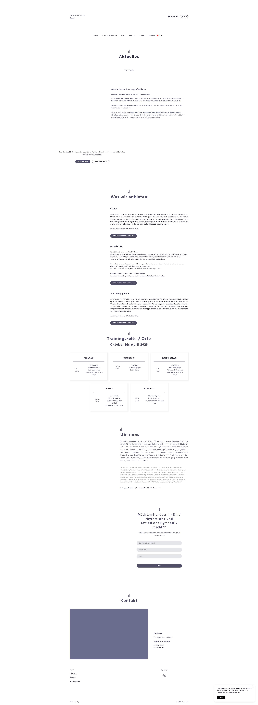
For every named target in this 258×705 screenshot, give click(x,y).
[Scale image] (88, 222)
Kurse (96, 35)
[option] (159, 35)
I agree (221, 697)
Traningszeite (75, 682)
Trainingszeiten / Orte (109, 35)
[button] (181, 16)
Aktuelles (152, 35)
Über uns (132, 35)
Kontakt (142, 35)
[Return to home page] (129, 17)
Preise (123, 35)
